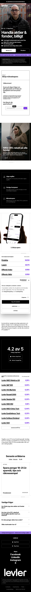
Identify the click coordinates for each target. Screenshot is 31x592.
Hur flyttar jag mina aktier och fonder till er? (13, 507)
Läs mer (6, 157)
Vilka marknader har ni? (9, 524)
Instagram (15, 560)
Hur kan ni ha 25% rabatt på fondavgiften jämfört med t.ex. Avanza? (11, 514)
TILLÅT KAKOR (15, 302)
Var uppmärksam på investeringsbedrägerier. (15, 1)
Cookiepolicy (19, 291)
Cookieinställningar (9, 589)
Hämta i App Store (16, 356)
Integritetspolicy (8, 291)
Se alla (20, 459)
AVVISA (15, 310)
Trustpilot (5, 329)
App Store (16, 542)
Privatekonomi (7, 493)
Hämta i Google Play (16, 360)
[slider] (14, 108)
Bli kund (23, 5)
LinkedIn (15, 557)
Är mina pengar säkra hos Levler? (12, 520)
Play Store (16, 546)
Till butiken (23, 50)
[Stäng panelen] (28, 280)
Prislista (22, 586)
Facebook (15, 554)
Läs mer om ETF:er (15, 427)
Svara (25, 108)
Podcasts (15, 459)
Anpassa (24, 297)
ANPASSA (14, 306)
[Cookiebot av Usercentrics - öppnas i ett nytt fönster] (20, 280)
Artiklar (10, 459)
